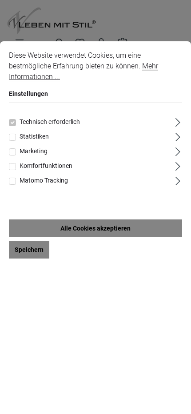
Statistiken (34, 136)
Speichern (29, 249)
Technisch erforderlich (50, 121)
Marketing (34, 151)
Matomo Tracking (44, 180)
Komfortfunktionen (46, 165)
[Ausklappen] (178, 121)
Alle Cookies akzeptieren (95, 228)
